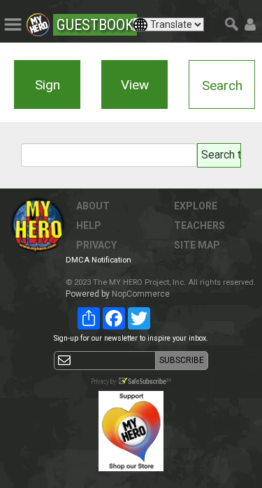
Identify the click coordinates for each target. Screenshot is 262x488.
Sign (47, 85)
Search (222, 85)
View (135, 85)
